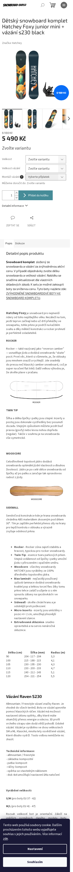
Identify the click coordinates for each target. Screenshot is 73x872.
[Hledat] (43, 5)
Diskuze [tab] (20, 243)
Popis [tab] (8, 243)
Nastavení (35, 849)
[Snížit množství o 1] (16, 197)
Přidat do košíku (38, 195)
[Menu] (64, 5)
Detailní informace (13, 206)
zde (5, 838)
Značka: (12, 43)
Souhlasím (35, 862)
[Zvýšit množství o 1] (16, 193)
